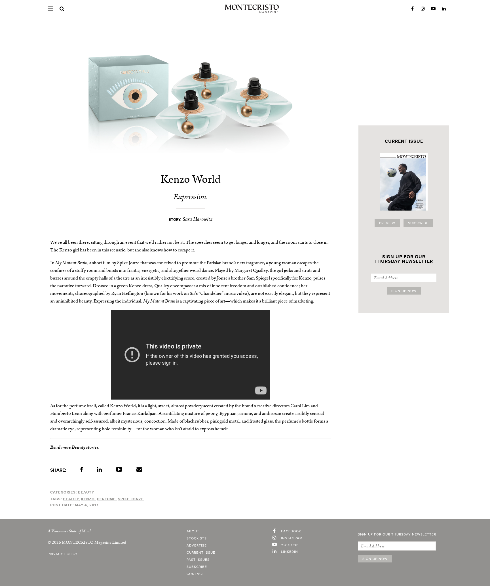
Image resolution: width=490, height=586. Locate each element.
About (193, 531)
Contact (195, 574)
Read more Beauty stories (74, 447)
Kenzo (88, 499)
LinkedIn (443, 8)
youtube (290, 545)
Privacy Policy (63, 554)
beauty (71, 499)
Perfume (106, 499)
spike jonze (131, 499)
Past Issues (198, 560)
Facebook (412, 8)
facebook (291, 531)
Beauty (86, 492)
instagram (292, 538)
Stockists (197, 538)
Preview (387, 223)
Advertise (197, 545)
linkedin (289, 552)
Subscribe (418, 223)
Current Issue (201, 553)
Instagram (422, 8)
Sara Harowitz (197, 219)
